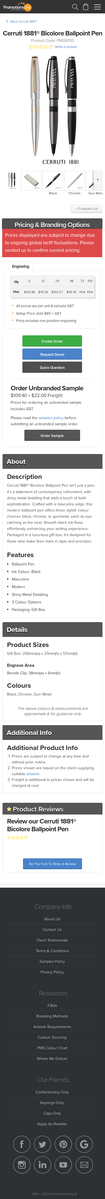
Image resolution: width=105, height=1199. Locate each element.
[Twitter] (42, 1144)
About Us (52, 918)
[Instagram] (22, 1165)
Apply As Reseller (52, 1123)
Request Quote (52, 354)
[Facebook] (22, 1144)
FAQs (52, 1005)
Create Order (52, 341)
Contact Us (52, 929)
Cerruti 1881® (28, 21)
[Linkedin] (42, 1165)
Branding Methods (52, 1016)
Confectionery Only (52, 1092)
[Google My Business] (84, 1144)
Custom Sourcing (52, 1037)
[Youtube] (63, 1165)
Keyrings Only (52, 1102)
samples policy (51, 417)
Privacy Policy (52, 972)
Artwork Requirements (52, 1026)
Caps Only (52, 1113)
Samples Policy (52, 961)
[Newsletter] (84, 1165)
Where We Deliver (52, 1058)
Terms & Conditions (52, 950)
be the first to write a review (52, 863)
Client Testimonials (52, 940)
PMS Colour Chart (52, 1047)
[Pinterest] (63, 1144)
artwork (32, 774)
